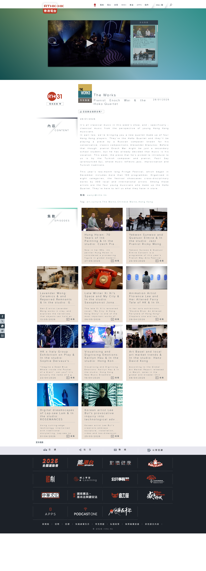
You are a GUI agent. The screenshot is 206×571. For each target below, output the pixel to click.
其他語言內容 (152, 524)
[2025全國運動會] (50, 463)
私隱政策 (115, 524)
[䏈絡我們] (115, 450)
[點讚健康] (120, 463)
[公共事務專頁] (120, 479)
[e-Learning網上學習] (85, 479)
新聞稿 (46, 524)
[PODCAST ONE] (85, 511)
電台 (108, 6)
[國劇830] (50, 479)
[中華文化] (50, 495)
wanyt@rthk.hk (97, 195)
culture (96, 202)
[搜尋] (171, 4)
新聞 (115, 6)
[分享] (80, 450)
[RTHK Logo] (52, 7)
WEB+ (123, 6)
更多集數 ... (40, 442)
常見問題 (100, 524)
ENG (158, 5)
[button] (89, 43)
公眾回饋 (157, 450)
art (89, 202)
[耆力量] (120, 495)
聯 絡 (123, 450)
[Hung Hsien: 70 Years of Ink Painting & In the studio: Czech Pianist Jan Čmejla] (144, 31)
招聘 (58, 524)
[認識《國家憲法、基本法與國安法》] (85, 495)
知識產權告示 (83, 524)
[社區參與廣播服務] (155, 479)
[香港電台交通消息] (45, 450)
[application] (89, 43)
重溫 (131, 6)
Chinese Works (128, 202)
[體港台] (85, 463)
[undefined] (95, 5)
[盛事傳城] (155, 495)
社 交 (88, 450)
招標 (68, 524)
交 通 (53, 450)
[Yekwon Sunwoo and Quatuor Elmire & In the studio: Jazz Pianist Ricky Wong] (144, 54)
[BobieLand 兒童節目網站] (155, 463)
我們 (146, 6)
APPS (138, 6)
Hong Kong (146, 202)
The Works (105, 95)
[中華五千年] (120, 511)
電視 (101, 6)
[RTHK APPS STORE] (50, 511)
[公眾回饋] (149, 450)
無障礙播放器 (133, 524)
